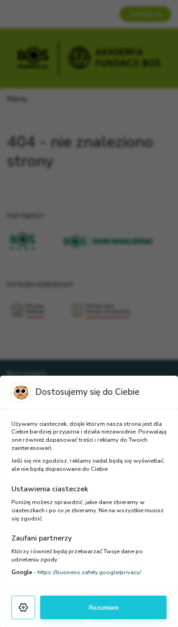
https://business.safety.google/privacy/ (89, 572)
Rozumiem (104, 607)
